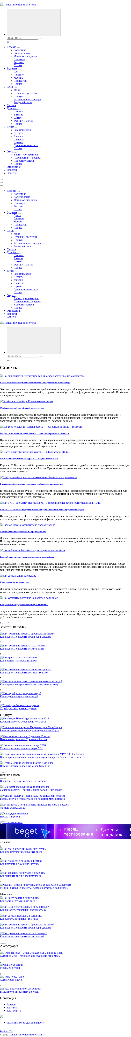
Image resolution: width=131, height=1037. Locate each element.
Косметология (22, 53)
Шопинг (19, 111)
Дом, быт (12, 108)
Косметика (20, 50)
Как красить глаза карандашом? (18, 660)
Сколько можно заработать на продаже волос (23, 531)
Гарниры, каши (23, 129)
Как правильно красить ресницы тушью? (24, 672)
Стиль (10, 86)
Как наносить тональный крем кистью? (23, 909)
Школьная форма (10, 816)
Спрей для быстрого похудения (18, 708)
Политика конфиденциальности (25, 1022)
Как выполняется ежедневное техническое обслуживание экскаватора (35, 382)
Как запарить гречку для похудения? (21, 875)
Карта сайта (14, 1010)
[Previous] (1, 772)
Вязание (18, 114)
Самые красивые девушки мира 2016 (21, 748)
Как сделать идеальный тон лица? (20, 918)
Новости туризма (24, 160)
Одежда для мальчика (12, 807)
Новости (12, 169)
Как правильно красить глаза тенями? (22, 648)
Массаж (18, 77)
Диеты (17, 71)
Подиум (18, 96)
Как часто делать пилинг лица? (18, 900)
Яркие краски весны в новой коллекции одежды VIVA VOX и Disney (40, 757)
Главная (11, 1004)
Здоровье (12, 68)
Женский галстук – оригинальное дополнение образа (31, 789)
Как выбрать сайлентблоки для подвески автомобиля (27, 557)
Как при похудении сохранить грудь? (21, 851)
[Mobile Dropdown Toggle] (18, 47)
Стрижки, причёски (25, 93)
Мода (17, 89)
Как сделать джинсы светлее (14, 582)
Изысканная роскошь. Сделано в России (23, 739)
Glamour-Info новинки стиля (25, 1034)
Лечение (19, 74)
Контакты (12, 1007)
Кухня (10, 126)
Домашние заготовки (26, 145)
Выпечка (19, 139)
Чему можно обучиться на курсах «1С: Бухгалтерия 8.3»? (29, 458)
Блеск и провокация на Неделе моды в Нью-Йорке (29, 730)
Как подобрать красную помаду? (19, 696)
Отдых (11, 151)
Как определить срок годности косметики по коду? (30, 684)
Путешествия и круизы (27, 157)
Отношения (13, 166)
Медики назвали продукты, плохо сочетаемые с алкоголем (34, 887)
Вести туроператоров (26, 154)
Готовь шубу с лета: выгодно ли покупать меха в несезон (33, 798)
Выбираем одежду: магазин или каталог (23, 781)
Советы (11, 173)
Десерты (19, 133)
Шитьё (17, 117)
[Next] (4, 772)
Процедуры (20, 80)
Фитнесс (19, 62)
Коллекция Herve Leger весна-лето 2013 (23, 721)
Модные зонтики (10, 967)
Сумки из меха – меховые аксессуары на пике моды (30, 955)
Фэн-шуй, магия (23, 120)
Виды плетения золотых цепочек (19, 991)
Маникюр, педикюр (25, 56)
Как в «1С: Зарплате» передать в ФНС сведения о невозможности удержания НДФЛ (42, 509)
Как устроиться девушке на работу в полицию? (24, 604)
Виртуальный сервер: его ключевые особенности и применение (31, 484)
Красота (11, 46)
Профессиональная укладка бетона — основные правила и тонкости (34, 433)
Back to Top (6, 1031)
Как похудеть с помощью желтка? (19, 863)
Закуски (18, 136)
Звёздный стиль (23, 102)
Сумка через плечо (11, 979)
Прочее (18, 65)
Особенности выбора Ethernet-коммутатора (22, 408)
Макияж (11, 105)
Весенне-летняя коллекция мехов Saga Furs (25, 766)
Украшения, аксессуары (27, 99)
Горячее (18, 142)
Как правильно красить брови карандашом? (25, 636)
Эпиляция (19, 59)
